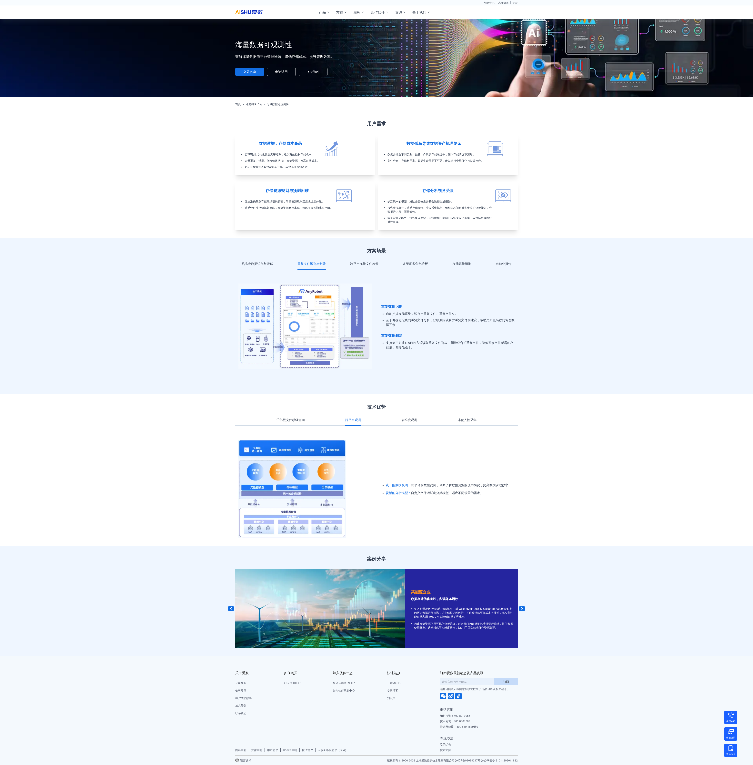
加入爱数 (240, 705)
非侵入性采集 (467, 420)
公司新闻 (240, 683)
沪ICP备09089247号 (467, 760)
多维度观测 (409, 420)
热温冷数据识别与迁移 (257, 263)
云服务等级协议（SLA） (333, 750)
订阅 (506, 681)
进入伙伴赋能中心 (344, 690)
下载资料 (313, 71)
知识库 (391, 698)
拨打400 (730, 721)
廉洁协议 (307, 750)
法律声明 (256, 750)
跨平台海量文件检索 (364, 263)
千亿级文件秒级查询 (290, 420)
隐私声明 (240, 750)
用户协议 (272, 750)
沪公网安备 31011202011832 (499, 760)
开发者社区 (394, 683)
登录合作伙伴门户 (344, 683)
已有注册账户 (292, 683)
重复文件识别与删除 (311, 263)
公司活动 (240, 690)
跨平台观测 (353, 420)
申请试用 (281, 71)
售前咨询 (731, 737)
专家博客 (392, 690)
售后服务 (731, 754)
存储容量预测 (461, 263)
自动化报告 (503, 263)
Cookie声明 (290, 750)
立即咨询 (249, 71)
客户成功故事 (243, 698)
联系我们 (240, 713)
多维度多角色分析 (415, 263)
